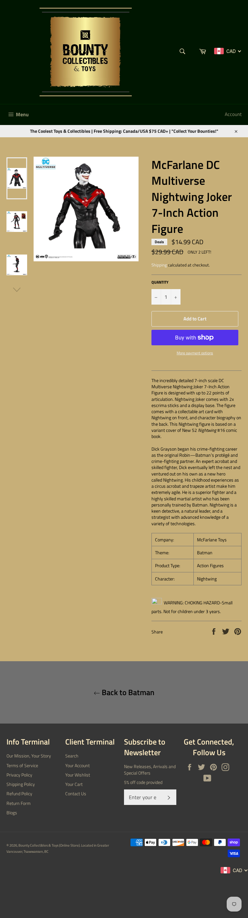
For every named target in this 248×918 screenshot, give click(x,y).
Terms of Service (22, 765)
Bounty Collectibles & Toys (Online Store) (49, 845)
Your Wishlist (77, 774)
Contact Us (75, 793)
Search (71, 755)
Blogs (11, 812)
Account (233, 114)
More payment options (195, 353)
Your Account (77, 765)
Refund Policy (19, 793)
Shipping (159, 265)
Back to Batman (127, 692)
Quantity (160, 282)
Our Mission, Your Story (28, 755)
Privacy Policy (19, 774)
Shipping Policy (20, 784)
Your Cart (74, 784)
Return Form (18, 803)
